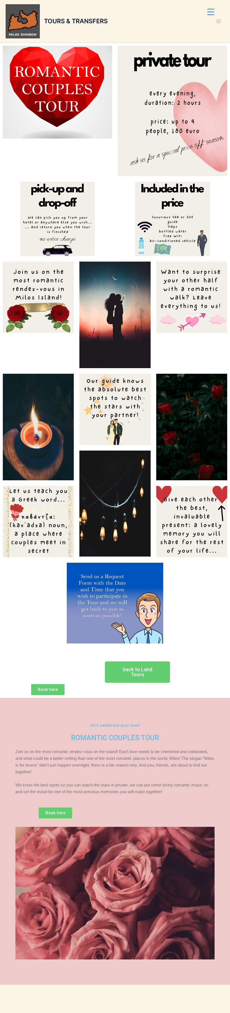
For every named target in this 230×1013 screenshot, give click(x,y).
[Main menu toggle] (218, 21)
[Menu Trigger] (211, 12)
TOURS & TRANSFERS (76, 21)
